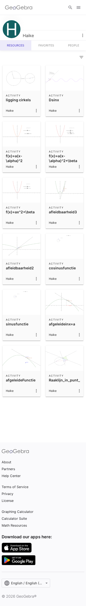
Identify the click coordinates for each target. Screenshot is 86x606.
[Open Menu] (78, 7)
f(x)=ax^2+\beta (20, 212)
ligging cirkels (18, 100)
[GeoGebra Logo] (18, 7)
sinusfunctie (17, 324)
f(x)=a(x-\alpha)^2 (14, 158)
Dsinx (54, 100)
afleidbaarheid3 (63, 212)
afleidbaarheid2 (20, 268)
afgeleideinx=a (62, 324)
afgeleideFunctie (20, 380)
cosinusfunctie (62, 268)
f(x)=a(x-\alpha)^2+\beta (63, 158)
